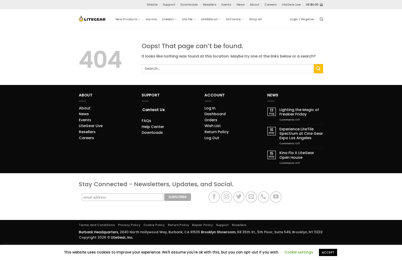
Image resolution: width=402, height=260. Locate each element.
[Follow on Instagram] (226, 197)
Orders (210, 120)
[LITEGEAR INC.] (94, 19)
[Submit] (318, 68)
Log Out (211, 138)
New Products (126, 19)
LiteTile (187, 19)
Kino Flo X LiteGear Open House (296, 155)
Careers (271, 5)
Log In (209, 108)
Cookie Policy (154, 225)
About (254, 5)
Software (233, 19)
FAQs (146, 120)
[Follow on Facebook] (214, 197)
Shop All (255, 19)
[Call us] (263, 197)
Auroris (151, 19)
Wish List (212, 125)
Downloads (189, 5)
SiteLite (152, 5)
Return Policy (216, 132)
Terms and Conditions (97, 225)
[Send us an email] (251, 197)
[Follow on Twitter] (239, 197)
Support (169, 5)
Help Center (153, 126)
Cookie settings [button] (299, 252)
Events (226, 5)
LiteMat (168, 19)
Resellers (209, 5)
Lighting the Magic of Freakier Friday (299, 112)
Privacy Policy (129, 225)
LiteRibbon (209, 19)
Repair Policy (202, 225)
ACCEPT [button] (328, 252)
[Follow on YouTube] (276, 197)
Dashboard (215, 114)
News (241, 5)
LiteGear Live (291, 5)
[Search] (321, 19)
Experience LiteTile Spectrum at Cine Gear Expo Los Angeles (301, 133)
